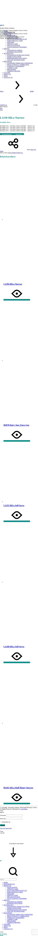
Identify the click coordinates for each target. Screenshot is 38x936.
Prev (1, 108)
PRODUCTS (7, 886)
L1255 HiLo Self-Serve (14, 505)
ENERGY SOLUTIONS (14, 56)
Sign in (2, 825)
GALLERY (7, 924)
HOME (6, 882)
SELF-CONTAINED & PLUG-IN (17, 890)
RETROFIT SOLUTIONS (14, 52)
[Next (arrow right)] (2, 935)
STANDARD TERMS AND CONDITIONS (20, 63)
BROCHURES (11, 69)
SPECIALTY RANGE (13, 45)
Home (1, 91)
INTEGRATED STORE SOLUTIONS (18, 55)
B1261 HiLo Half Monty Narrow (18, 788)
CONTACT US (8, 929)
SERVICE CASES (12, 44)
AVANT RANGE (12, 887)
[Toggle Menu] (0, 25)
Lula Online (24, 809)
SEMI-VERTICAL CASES (15, 40)
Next (1, 110)
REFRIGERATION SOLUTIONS (17, 58)
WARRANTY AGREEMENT (15, 66)
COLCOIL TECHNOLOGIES (16, 60)
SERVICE (6, 900)
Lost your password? (6, 828)
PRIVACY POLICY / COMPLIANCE (18, 64)
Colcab (2, 25)
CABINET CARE (12, 68)
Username (3, 815)
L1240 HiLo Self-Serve (14, 646)
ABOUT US (7, 925)
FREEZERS (10, 42)
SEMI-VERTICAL (17, 153)
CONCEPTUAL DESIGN (14, 50)
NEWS (6, 927)
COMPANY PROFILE (13, 71)
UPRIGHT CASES (12, 889)
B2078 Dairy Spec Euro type (16, 425)
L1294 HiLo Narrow (13, 284)
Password (2, 818)
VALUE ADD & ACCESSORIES (17, 47)
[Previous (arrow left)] (0, 935)
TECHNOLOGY (9, 905)
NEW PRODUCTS (9, 884)
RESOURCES (8, 913)
